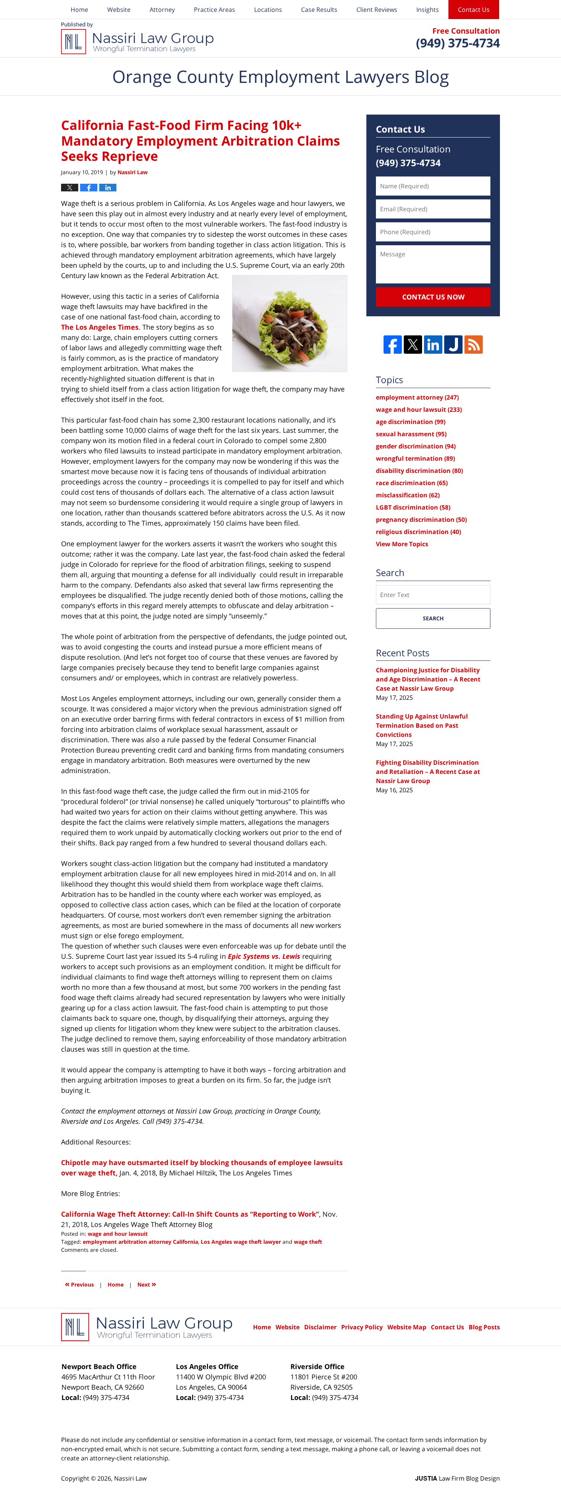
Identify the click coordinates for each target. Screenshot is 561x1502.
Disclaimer (320, 1327)
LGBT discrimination (413, 507)
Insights (427, 9)
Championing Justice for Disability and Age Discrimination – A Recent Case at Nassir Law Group (428, 679)
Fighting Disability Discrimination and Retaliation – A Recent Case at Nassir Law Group (428, 771)
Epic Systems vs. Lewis (264, 956)
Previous (79, 1284)
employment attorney (417, 397)
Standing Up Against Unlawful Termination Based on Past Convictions (422, 725)
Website (119, 9)
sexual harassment (411, 434)
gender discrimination (416, 446)
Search (433, 618)
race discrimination (412, 483)
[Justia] (453, 344)
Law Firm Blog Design (457, 1478)
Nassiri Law (130, 1478)
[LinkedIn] (433, 344)
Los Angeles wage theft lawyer (241, 1241)
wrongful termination (415, 458)
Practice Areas (214, 9)
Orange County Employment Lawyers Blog (137, 38)
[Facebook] (393, 344)
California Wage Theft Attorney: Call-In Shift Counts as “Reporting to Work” (190, 1214)
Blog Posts (484, 1327)
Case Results (319, 9)
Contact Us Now (433, 296)
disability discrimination (419, 470)
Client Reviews (376, 9)
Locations (268, 9)
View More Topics (402, 544)
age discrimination (410, 422)
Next (146, 1284)
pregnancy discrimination (421, 519)
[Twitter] (413, 344)
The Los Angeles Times (100, 327)
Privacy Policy (362, 1327)
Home (79, 9)
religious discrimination (418, 532)
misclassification (408, 495)
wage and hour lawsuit (118, 1233)
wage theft (308, 1241)
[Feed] (473, 344)
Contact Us (474, 9)
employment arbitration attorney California (140, 1241)
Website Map (406, 1327)
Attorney (162, 9)
